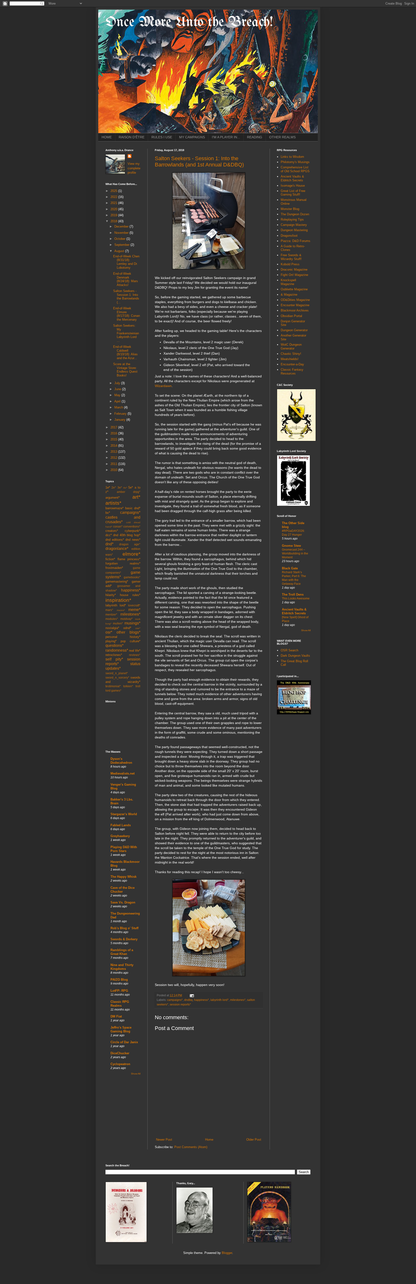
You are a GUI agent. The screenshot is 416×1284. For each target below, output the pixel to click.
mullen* (118, 623)
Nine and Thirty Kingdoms (121, 967)
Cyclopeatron (120, 1064)
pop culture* (130, 641)
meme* (134, 610)
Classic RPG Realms (119, 1003)
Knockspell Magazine (288, 282)
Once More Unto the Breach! (189, 22)
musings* (132, 623)
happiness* (201, 999)
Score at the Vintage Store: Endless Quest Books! (125, 369)
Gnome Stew (291, 545)
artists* (113, 503)
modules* (111, 618)
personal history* (122, 637)
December (122, 226)
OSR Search (289, 650)
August (119, 251)
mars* (109, 609)
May (117, 395)
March (119, 407)
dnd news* (132, 539)
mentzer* (111, 614)
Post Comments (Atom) (190, 1147)
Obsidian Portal (291, 316)
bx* (107, 513)
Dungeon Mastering (294, 230)
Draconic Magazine (294, 269)
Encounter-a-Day (292, 364)
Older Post (253, 1139)
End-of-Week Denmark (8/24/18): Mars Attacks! (125, 279)
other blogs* (128, 632)
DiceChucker (119, 1053)
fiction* (110, 559)
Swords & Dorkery (123, 939)
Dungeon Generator (294, 330)
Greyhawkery (120, 836)
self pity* (114, 659)
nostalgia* (112, 628)
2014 (114, 445)
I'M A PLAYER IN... (226, 137)
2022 (114, 197)
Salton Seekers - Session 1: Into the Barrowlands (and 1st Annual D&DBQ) (199, 161)
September (122, 245)
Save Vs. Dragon (122, 902)
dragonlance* (116, 549)
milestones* (238, 999)
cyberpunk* (132, 531)
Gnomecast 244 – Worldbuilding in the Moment (295, 553)
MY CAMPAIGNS (192, 137)
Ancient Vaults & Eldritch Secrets (292, 178)
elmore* (131, 554)
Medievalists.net (122, 773)
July (117, 383)
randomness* (116, 650)
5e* (130, 487)
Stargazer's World (123, 814)
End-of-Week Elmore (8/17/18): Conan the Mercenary (126, 313)
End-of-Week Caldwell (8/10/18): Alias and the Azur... (125, 352)
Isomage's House (293, 185)
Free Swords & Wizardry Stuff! (291, 257)
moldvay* (126, 618)
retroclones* (113, 655)
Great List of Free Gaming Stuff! (293, 193)
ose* (137, 628)
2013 (114, 451)
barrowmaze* (114, 508)
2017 (114, 427)
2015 (114, 439)
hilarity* (110, 595)
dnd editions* (114, 539)
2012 (114, 457)
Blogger (227, 1253)
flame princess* (129, 559)
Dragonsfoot (289, 235)
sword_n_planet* (116, 673)
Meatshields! (290, 359)
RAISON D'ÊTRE (131, 137)
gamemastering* (116, 581)
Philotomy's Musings (295, 162)
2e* (113, 487)
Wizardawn (163, 386)
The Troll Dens (293, 594)
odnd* (127, 628)
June (118, 389)
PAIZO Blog (119, 979)
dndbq (188, 999)
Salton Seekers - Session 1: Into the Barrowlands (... (126, 296)
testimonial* (113, 686)
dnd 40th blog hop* (126, 535)
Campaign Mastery (294, 225)
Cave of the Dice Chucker (122, 889)
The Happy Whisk (123, 876)
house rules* (130, 595)
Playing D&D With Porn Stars (123, 849)
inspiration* (118, 600)
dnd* (109, 544)
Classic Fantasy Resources (292, 371)
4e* (125, 487)
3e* (119, 487)
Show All (135, 1073)
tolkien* (128, 686)
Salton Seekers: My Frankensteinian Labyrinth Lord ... (126, 333)
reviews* (134, 654)
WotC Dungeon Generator (291, 346)
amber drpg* (129, 491)
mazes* (121, 610)
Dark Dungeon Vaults (295, 655)
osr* (108, 632)
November (122, 233)
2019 (114, 215)
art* (136, 497)
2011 (114, 464)
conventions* (131, 526)
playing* (111, 641)
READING (254, 137)
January (120, 419)
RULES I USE (161, 137)
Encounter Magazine (295, 305)
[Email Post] (191, 995)
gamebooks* (132, 577)
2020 (114, 209)
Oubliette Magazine (294, 289)
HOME (107, 137)
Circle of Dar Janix (124, 1042)
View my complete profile (134, 168)
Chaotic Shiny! (291, 354)
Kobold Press (290, 264)
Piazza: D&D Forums (295, 241)
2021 (114, 203)
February (121, 413)
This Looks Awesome (296, 598)
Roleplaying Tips (292, 219)
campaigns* (175, 999)
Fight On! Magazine (294, 275)
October (120, 239)
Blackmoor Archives (295, 310)
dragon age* (129, 544)
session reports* (180, 1004)
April (118, 401)
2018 (114, 221)
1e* (107, 487)
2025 (114, 191)
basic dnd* (133, 508)
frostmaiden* (114, 568)
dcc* (108, 535)
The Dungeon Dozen (295, 214)
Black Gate (290, 568)
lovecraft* (134, 605)
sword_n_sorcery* (117, 677)
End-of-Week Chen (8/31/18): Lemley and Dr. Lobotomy (126, 261)
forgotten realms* (122, 563)
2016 (114, 433)
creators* (111, 531)
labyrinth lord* (219, 999)
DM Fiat (116, 1016)
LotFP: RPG (119, 990)
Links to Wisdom (292, 157)
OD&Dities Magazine (295, 300)
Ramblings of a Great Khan (121, 952)
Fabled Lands (120, 825)
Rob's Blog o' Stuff (124, 928)
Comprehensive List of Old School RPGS (295, 169)
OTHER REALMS (282, 137)
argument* (112, 497)
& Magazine (289, 294)
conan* (118, 526)
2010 (114, 470)
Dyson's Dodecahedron (121, 760)
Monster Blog (290, 209)
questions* (114, 645)
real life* (134, 650)
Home (209, 1139)
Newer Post (164, 1139)
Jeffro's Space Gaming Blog (120, 1029)
